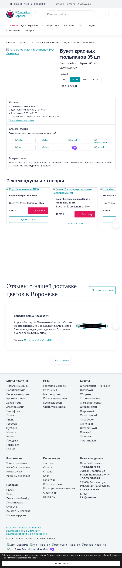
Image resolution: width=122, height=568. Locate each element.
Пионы (10, 419)
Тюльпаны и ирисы (17, 386)
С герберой (87, 419)
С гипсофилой (88, 415)
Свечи (10, 490)
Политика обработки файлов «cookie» (27, 533)
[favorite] (102, 14)
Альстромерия (15, 407)
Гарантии (49, 480)
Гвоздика (12, 440)
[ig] (109, 4)
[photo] (29, 189)
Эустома (11, 428)
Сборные (85, 394)
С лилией (85, 432)
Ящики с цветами (16, 463)
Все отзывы (61, 360)
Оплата (71, 4)
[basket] (112, 14)
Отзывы (48, 471)
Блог (46, 476)
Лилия (10, 415)
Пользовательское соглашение (23, 527)
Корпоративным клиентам (59, 488)
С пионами (86, 423)
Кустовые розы (52, 402)
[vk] (104, 4)
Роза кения (50, 390)
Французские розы (54, 407)
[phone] (37, 14)
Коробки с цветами (18, 467)
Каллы (10, 436)
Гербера (11, 423)
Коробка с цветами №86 (23, 195)
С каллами (86, 436)
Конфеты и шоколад (18, 511)
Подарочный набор (18, 498)
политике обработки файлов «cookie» (22, 558)
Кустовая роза (15, 398)
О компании (50, 492)
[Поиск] (91, 14)
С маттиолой (88, 440)
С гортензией (88, 407)
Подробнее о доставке (21, 120)
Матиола (11, 432)
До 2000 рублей (29, 25)
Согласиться (61, 563)
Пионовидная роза (18, 394)
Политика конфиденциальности (23, 530)
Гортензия (12, 445)
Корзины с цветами (18, 476)
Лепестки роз (14, 502)
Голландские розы (54, 386)
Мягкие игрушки (16, 515)
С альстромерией (91, 402)
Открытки (12, 507)
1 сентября (47, 25)
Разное (10, 449)
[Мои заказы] (114, 4)
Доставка (59, 4)
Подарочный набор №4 (38, 340)
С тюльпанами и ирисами (95, 386)
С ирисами (86, 390)
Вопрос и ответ (52, 484)
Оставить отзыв (102, 290)
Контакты (49, 497)
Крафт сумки (14, 471)
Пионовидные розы (55, 398)
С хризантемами (90, 398)
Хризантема (13, 402)
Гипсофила (13, 411)
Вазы (9, 494)
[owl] (115, 225)
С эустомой (87, 411)
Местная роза (52, 394)
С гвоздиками (88, 428)
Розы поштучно (15, 390)
